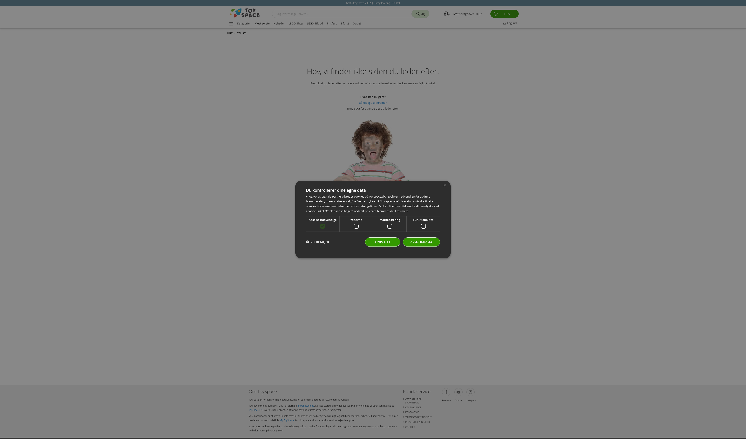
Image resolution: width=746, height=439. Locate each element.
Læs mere (401, 211)
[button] (317, 242)
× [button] (444, 185)
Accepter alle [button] (421, 242)
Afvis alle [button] (382, 242)
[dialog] (373, 219)
